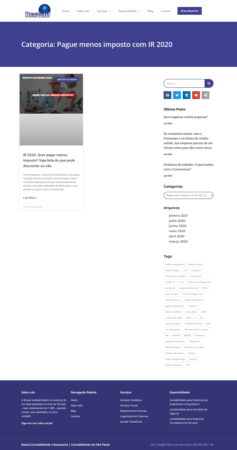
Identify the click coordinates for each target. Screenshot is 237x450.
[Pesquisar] (209, 83)
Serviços (102, 11)
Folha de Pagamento (192, 293)
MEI (208, 323)
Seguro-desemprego (175, 359)
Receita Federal (172, 347)
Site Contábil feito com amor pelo (171, 445)
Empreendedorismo (188, 288)
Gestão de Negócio (194, 299)
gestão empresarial (174, 305)
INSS (189, 317)
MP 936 (176, 335)
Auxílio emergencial (174, 264)
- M (203, 445)
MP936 (187, 335)
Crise (181, 282)
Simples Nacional (173, 364)
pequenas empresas (175, 341)
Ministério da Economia (196, 329)
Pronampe (194, 341)
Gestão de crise (172, 299)
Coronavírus (195, 276)
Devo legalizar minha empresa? (186, 117)
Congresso (196, 270)
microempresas (173, 329)
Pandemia (200, 335)
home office (191, 311)
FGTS (204, 288)
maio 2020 (177, 231)
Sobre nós (83, 11)
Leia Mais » (30, 197)
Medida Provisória (193, 323)
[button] (167, 95)
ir (195, 317)
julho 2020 (177, 221)
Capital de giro (172, 270)
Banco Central (195, 264)
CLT (185, 270)
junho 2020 (178, 226)
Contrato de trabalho (175, 276)
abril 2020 (176, 236)
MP (166, 335)
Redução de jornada (194, 347)
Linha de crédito (173, 323)
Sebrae (191, 353)
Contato (166, 11)
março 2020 (178, 241)
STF (188, 364)
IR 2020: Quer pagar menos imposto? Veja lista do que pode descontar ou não (49, 160)
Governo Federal (173, 311)
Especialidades (127, 11)
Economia (170, 288)
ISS (202, 317)
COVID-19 (170, 282)
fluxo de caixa (172, 293)
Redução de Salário (174, 353)
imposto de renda (173, 317)
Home (65, 11)
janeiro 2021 (178, 216)
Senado (193, 359)
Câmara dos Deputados (199, 282)
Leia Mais (168, 123)
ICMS (203, 311)
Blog (150, 11)
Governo (192, 305)
